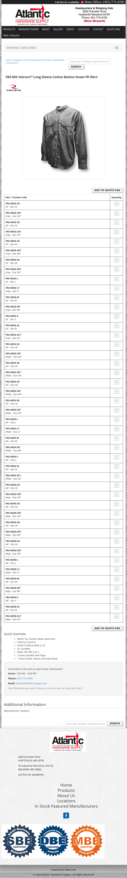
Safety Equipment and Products (39, 60)
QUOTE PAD (113, 29)
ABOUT (46, 29)
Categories (18, 60)
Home (8, 60)
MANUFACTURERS (29, 29)
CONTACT (98, 29)
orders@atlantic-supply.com (31, 683)
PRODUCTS (9, 29)
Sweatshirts (12, 62)
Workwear (59, 60)
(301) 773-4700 (113, 2)
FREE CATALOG (11, 35)
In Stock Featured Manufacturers (66, 806)
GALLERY (58, 29)
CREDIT (70, 29)
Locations (66, 800)
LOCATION (83, 29)
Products (66, 790)
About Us (66, 795)
